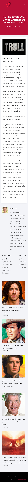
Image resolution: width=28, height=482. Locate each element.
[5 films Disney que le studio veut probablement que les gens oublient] (14, 293)
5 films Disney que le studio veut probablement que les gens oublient (12, 310)
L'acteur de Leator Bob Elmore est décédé (22, 261)
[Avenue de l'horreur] (9, 5)
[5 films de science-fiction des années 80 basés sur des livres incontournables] (14, 366)
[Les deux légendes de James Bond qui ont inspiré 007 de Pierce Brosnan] (14, 404)
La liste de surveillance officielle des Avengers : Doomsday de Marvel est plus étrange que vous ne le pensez (14, 460)
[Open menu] (24, 4)
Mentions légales (22, 479)
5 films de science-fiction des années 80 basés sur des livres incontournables (12, 383)
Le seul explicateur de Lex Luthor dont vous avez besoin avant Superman (7, 264)
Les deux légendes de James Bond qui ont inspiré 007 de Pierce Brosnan (13, 421)
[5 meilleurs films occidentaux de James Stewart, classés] (14, 331)
